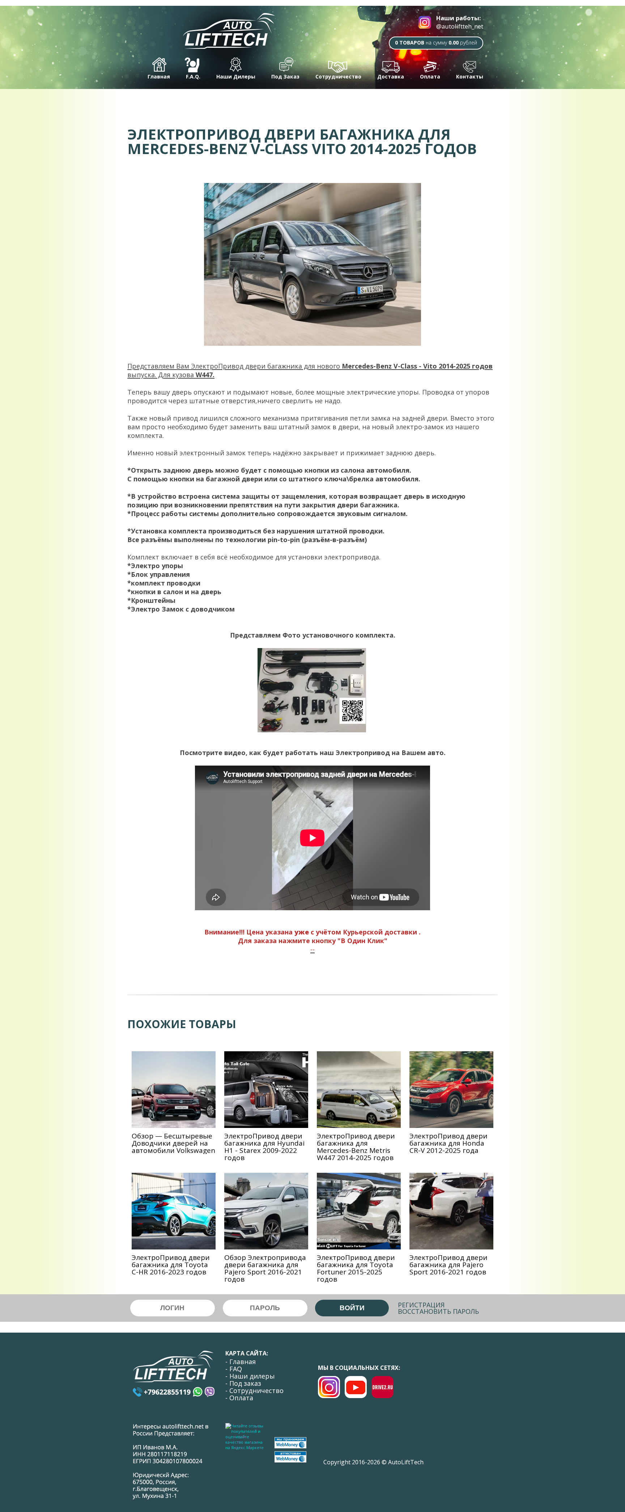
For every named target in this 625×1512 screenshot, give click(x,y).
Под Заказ (285, 76)
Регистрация (421, 1304)
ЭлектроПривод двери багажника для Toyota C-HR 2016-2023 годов (171, 1265)
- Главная (240, 1361)
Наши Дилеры (235, 76)
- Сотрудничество (254, 1390)
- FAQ (233, 1368)
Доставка (390, 76)
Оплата (430, 76)
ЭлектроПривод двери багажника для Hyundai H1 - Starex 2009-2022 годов (264, 1146)
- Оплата (239, 1397)
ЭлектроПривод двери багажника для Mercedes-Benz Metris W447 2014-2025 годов (356, 1146)
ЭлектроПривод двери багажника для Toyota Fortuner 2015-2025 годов (356, 1268)
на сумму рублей (436, 42)
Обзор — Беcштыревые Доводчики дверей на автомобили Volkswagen (173, 1143)
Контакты (469, 76)
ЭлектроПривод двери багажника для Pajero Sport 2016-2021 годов (448, 1265)
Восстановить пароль (438, 1311)
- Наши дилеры (250, 1376)
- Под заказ (243, 1383)
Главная (159, 76)
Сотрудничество (338, 76)
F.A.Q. (193, 76)
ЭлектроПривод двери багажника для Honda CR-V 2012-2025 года (448, 1143)
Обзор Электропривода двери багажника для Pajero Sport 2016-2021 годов (265, 1268)
